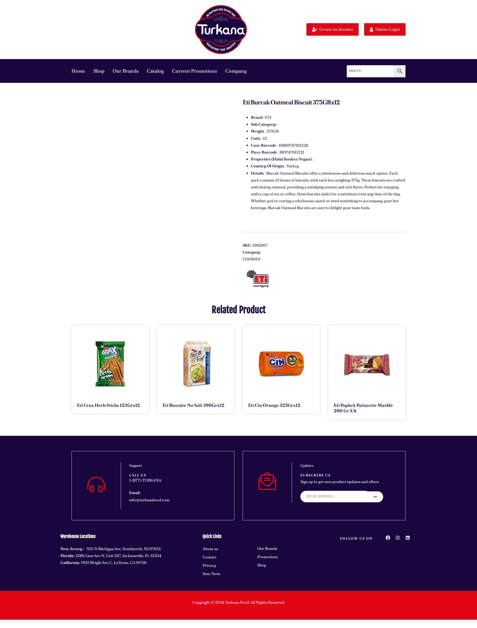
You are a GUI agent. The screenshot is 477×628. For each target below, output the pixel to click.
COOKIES (251, 259)
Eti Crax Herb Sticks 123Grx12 (108, 405)
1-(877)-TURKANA (145, 480)
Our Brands (126, 71)
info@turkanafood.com (149, 499)
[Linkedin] (408, 537)
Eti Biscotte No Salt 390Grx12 (193, 405)
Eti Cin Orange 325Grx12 (274, 405)
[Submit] (375, 496)
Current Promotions (194, 71)
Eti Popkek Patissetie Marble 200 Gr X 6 (363, 408)
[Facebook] (388, 537)
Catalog (155, 71)
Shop (98, 71)
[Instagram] (398, 537)
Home (78, 71)
